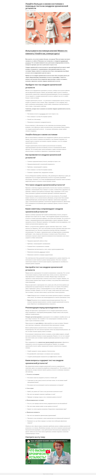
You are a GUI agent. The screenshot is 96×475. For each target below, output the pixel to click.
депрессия (42, 252)
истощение (42, 114)
